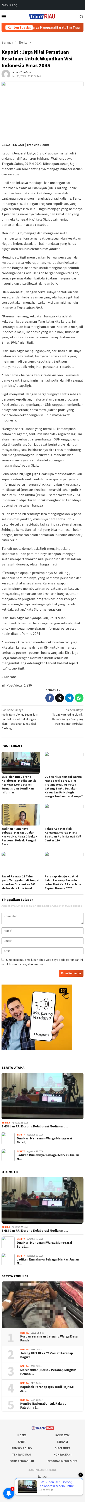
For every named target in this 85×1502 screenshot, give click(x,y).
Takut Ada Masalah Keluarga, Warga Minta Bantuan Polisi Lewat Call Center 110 (63, 834)
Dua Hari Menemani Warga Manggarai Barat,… (44, 1140)
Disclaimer (62, 1448)
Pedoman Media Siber (63, 1461)
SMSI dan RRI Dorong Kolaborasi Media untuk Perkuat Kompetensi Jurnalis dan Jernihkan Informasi (19, 784)
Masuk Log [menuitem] (9, 5)
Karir (22, 1442)
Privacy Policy (22, 1448)
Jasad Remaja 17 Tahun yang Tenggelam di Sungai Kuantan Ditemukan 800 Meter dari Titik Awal (20, 882)
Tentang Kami (22, 1454)
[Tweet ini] (59, 698)
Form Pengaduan (22, 1461)
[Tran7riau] (42, 16)
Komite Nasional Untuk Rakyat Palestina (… (43, 1406)
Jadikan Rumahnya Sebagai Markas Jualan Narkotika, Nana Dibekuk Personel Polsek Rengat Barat (19, 836)
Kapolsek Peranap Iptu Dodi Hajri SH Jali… (47, 1389)
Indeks (22, 1435)
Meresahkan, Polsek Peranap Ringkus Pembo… (48, 1372)
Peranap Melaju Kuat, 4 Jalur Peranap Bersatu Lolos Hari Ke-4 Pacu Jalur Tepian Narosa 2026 (63, 882)
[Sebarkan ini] (49, 698)
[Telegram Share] (69, 698)
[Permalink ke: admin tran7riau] (6, 74)
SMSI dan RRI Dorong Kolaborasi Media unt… (35, 1126)
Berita (6, 1122)
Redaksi (62, 1442)
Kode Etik (62, 1435)
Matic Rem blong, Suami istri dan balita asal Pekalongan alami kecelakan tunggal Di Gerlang (20, 719)
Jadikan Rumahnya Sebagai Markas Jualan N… (48, 1157)
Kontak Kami (62, 1454)
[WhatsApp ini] (79, 698)
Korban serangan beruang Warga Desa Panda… (49, 1338)
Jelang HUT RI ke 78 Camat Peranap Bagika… (46, 1355)
